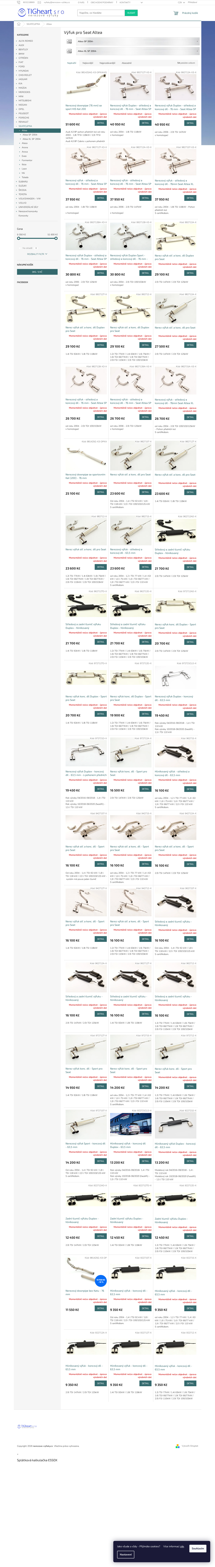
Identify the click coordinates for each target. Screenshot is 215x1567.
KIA (20, 83)
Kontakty (125, 2)
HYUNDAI (24, 70)
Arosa (25, 151)
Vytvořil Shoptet (190, 1445)
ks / (37, 271)
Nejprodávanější (107, 63)
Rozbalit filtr (35, 254)
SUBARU (23, 181)
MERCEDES (24, 92)
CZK (180, 2)
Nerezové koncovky (28, 211)
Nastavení (126, 1554)
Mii (23, 173)
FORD (22, 66)
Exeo (24, 156)
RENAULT (23, 121)
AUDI (21, 45)
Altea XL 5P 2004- (32, 139)
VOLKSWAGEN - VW (30, 198)
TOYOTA (23, 194)
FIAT (21, 62)
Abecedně (126, 63)
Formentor (27, 160)
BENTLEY (23, 49)
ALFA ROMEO (26, 40)
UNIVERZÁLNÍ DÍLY (28, 207)
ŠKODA (22, 190)
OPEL (21, 109)
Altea (24, 130)
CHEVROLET (25, 75)
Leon (24, 168)
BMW (21, 53)
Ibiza (24, 164)
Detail (100, 122)
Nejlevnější (88, 63)
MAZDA (23, 87)
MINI (21, 96)
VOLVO (22, 202)
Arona (25, 147)
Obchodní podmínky (102, 2)
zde (182, 1546)
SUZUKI (23, 185)
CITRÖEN (23, 57)
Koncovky (23, 215)
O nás (81, 2)
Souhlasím (198, 1548)
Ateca (24, 143)
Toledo (25, 177)
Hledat (131, 12)
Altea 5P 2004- (30, 134)
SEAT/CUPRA (25, 126)
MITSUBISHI (25, 100)
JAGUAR (23, 79)
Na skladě (30, 248)
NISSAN (23, 104)
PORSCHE (24, 117)
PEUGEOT (24, 113)
